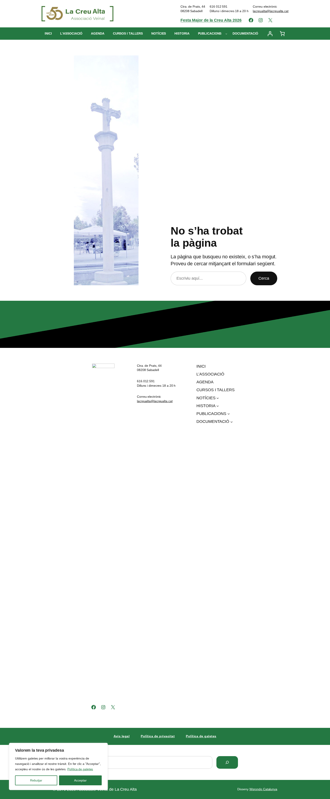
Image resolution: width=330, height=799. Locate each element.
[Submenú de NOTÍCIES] (217, 398)
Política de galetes (80, 769)
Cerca (263, 278)
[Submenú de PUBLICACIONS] (226, 34)
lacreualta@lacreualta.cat (270, 11)
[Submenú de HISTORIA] (217, 406)
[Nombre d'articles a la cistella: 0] (282, 33)
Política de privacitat (158, 736)
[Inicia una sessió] (270, 33)
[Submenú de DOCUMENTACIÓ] (231, 421)
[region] (58, 766)
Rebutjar (36, 780)
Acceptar (80, 780)
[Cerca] (227, 762)
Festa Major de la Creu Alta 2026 (211, 20)
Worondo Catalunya (263, 789)
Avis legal (122, 736)
